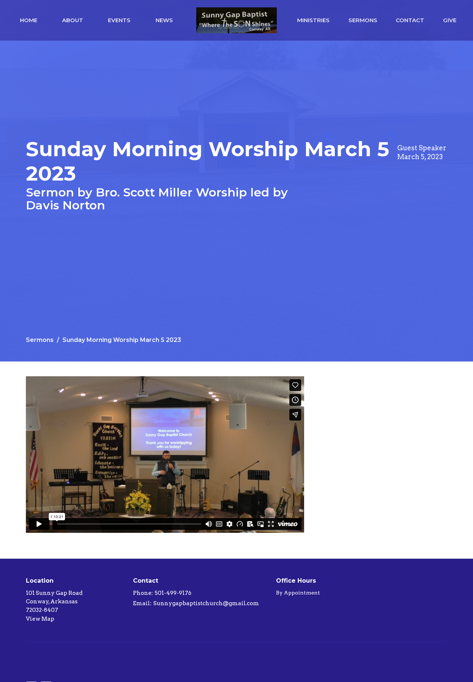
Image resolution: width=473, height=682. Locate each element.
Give (449, 20)
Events (119, 20)
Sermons (362, 20)
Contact (410, 20)
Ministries (313, 20)
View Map (40, 619)
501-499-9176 (173, 593)
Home (28, 20)
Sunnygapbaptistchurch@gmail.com (206, 603)
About (72, 20)
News (164, 20)
